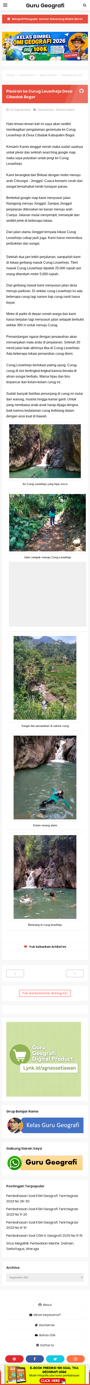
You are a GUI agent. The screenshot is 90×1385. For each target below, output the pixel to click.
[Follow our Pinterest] (14, 1359)
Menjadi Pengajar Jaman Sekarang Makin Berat (47, 19)
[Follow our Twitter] (55, 1359)
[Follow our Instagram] (76, 1359)
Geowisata (46, 110)
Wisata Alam (66, 110)
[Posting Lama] (75, 973)
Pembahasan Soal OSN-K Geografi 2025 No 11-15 (44, 1235)
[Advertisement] (47, 594)
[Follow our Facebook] (35, 1359)
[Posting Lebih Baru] (15, 973)
